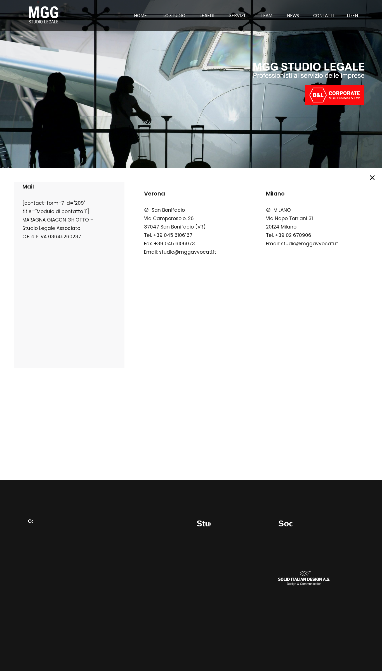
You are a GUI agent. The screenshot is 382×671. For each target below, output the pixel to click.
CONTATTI (323, 15)
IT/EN (352, 15)
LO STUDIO (174, 15)
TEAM (266, 15)
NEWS (293, 15)
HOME (140, 15)
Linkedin (287, 537)
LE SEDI (206, 15)
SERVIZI (237, 15)
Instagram (288, 549)
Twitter (285, 543)
